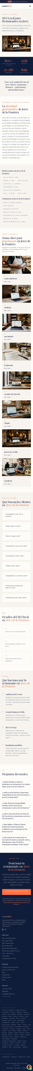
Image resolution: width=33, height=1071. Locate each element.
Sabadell (16, 1037)
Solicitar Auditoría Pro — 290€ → (16, 892)
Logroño (4, 1030)
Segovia (19, 1041)
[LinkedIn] (3, 929)
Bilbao (10, 1016)
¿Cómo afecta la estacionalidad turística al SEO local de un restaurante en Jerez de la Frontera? (16, 805)
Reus (11, 1037)
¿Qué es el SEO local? (8, 970)
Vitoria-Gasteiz (17, 1047)
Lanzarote (12, 1028)
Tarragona (5, 1043)
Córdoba (23, 1018)
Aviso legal (10, 1068)
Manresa (4, 1032)
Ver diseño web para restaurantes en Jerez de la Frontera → (17, 902)
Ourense (16, 1034)
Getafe (13, 1022)
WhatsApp (5, 991)
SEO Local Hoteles (7, 940)
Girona (22, 1022)
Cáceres (21, 1016)
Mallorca (25, 1030)
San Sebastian (6, 1039)
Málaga (19, 1030)
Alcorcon (12, 1012)
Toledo (24, 1043)
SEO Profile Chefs (7, 946)
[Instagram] (5, 929)
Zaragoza (25, 1047)
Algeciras (19, 1012)
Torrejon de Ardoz (7, 1045)
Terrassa (17, 1043)
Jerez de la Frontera (7, 1026)
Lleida (28, 1028)
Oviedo (22, 1034)
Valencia (23, 1045)
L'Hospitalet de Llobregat (21, 1026)
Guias (3, 980)
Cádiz (26, 1016)
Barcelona (27, 1014)
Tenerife (11, 1043)
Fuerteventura (6, 1022)
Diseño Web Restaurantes (9, 948)
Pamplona (28, 1034)
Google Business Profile (9, 958)
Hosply (28, 1056)
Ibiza (29, 1024)
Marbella (10, 1032)
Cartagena (5, 1018)
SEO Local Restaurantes (9, 938)
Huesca (24, 1024)
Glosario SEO (6, 975)
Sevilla (24, 1041)
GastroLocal (21, 1056)
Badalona (20, 1014)
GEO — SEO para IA (7, 953)
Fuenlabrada (20, 1020)
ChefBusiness (6, 1056)
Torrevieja (16, 1045)
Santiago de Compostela (9, 1041)
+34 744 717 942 (7, 989)
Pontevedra (5, 1037)
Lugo (9, 1030)
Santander (14, 1039)
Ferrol (14, 1020)
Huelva (19, 1024)
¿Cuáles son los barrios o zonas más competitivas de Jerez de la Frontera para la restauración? (15, 794)
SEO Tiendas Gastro (8, 943)
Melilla (16, 1032)
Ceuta (17, 1018)
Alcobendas (5, 1012)
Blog (3, 972)
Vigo (10, 1047)
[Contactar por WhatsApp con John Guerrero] (29, 1067)
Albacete (11, 1010)
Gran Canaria (6, 1024)
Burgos (15, 1016)
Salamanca (23, 1037)
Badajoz (14, 1014)
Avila (9, 1014)
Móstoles (4, 1034)
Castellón (12, 1018)
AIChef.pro (14, 1056)
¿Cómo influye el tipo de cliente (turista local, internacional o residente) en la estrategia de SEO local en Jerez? (15, 828)
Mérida (27, 1032)
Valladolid (4, 1047)
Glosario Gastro (6, 977)
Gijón (17, 1022)
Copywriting (5, 956)
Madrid (14, 1030)
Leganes (18, 1028)
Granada (13, 1024)
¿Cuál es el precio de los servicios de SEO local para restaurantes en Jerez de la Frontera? (16, 816)
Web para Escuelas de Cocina (11, 951)
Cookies (24, 1068)
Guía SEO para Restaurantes (10, 967)
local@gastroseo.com (8, 994)
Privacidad (17, 1068)
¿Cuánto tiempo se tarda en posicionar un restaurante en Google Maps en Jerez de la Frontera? (16, 784)
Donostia (4, 1020)
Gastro (7, 6)
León (23, 1028)
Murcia (10, 1034)
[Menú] (30, 6)
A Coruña (4, 1010)
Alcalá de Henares (20, 1010)
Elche (9, 1020)
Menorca (21, 1032)
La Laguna (5, 1028)
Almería (4, 1014)
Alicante (25, 1012)
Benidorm (4, 1016)
